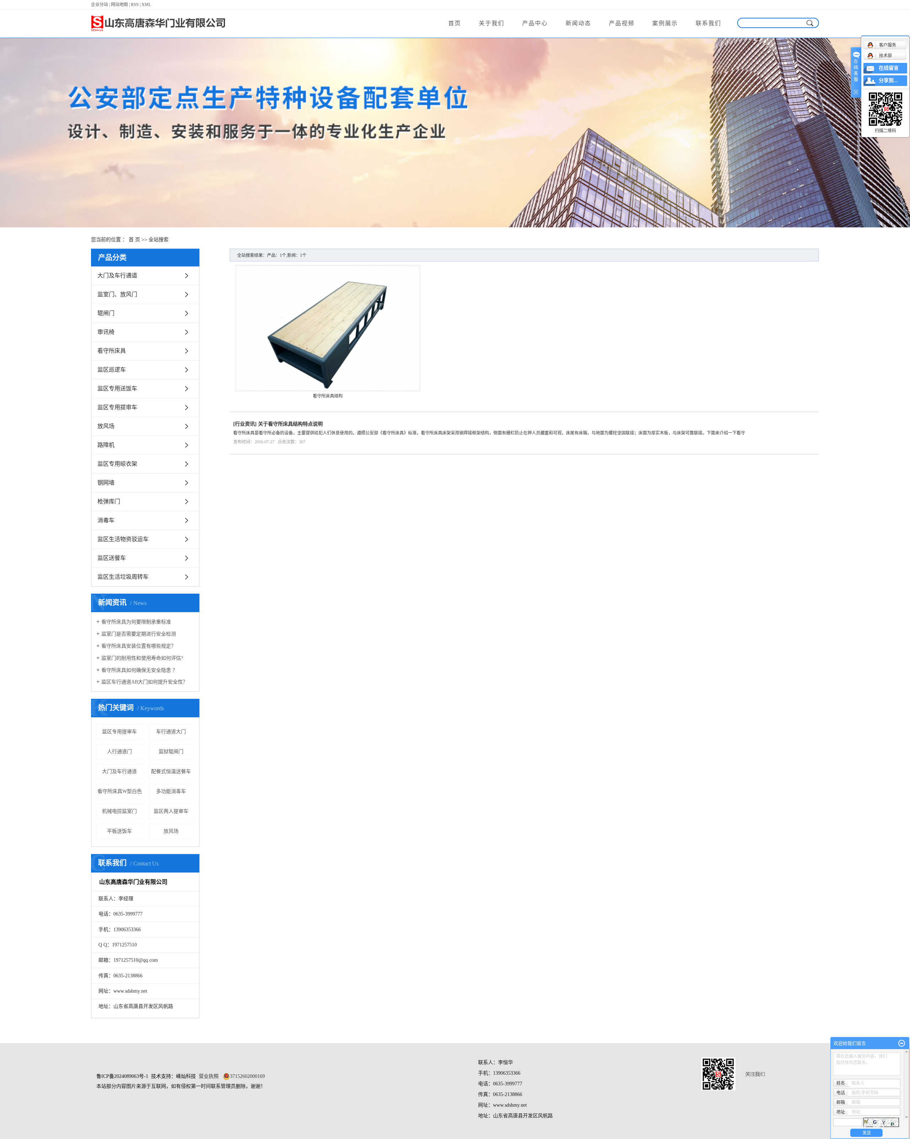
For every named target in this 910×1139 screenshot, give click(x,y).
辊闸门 (105, 313)
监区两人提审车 (171, 811)
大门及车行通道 (117, 275)
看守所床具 (111, 351)
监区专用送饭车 (117, 388)
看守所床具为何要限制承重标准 (136, 622)
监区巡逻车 (111, 370)
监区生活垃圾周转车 (123, 577)
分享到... (888, 80)
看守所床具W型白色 (119, 791)
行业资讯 (245, 424)
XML (146, 4)
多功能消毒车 (171, 791)
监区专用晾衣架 (117, 464)
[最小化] (901, 1043)
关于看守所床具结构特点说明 (290, 424)
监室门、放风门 (117, 294)
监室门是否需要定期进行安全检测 (138, 634)
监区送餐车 (111, 558)
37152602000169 (247, 1076)
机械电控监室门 (119, 811)
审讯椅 (105, 332)
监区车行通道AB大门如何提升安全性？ (144, 682)
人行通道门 (119, 751)
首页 (454, 23)
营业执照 (209, 1076)
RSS (135, 4)
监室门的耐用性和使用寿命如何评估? (142, 658)
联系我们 (708, 23)
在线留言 (889, 68)
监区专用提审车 (117, 407)
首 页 (134, 239)
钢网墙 (105, 483)
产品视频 (622, 23)
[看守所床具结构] (328, 328)
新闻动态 (578, 23)
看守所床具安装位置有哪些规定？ (138, 646)
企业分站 (99, 4)
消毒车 (105, 520)
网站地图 (119, 4)
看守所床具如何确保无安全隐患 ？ (139, 670)
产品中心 (535, 23)
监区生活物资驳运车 (123, 539)
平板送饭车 (119, 831)
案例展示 (665, 23)
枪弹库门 (108, 501)
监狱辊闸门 (171, 751)
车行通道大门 (171, 731)
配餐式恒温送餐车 (171, 771)
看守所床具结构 (328, 396)
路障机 (105, 445)
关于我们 (491, 23)
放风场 (105, 426)
